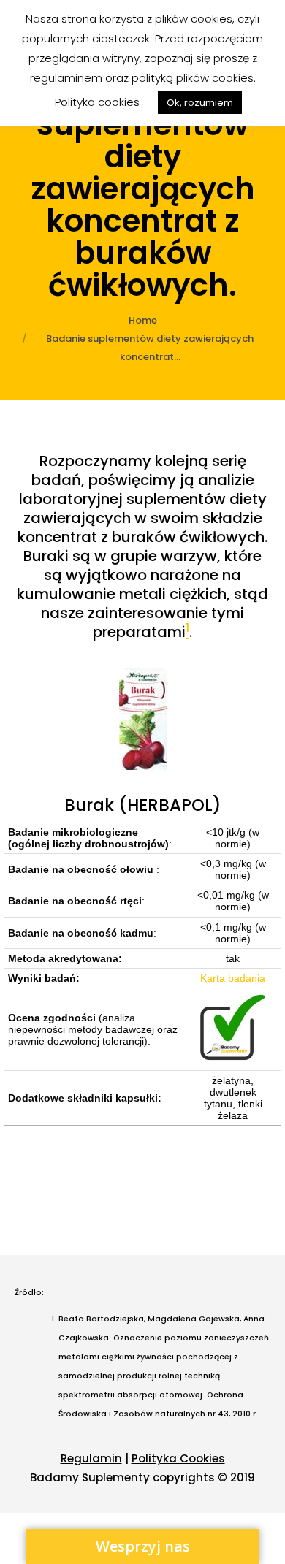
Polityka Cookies (178, 1458)
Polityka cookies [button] (97, 102)
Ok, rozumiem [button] (200, 103)
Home (143, 320)
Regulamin (91, 1458)
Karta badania (232, 978)
